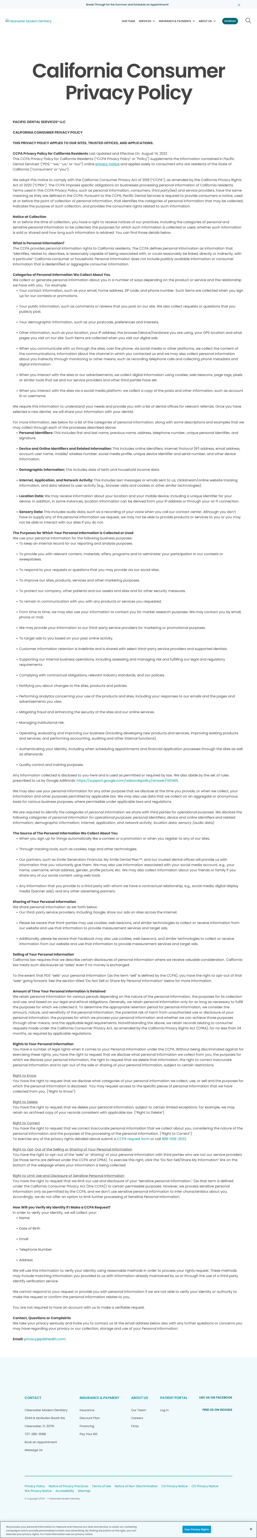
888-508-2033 (174, 1138)
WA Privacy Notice (38, 1491)
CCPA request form (133, 1138)
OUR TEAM (128, 21)
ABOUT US (205, 21)
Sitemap (84, 1491)
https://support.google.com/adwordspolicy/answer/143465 (127, 780)
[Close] (251, 1529)
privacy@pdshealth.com (45, 1339)
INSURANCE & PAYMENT (99, 1397)
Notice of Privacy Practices (68, 1486)
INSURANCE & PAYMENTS (175, 21)
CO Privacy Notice (205, 1486)
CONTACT (33, 1397)
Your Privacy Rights (196, 1529)
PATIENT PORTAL (173, 1397)
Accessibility (65, 1491)
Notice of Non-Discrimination (136, 1486)
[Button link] (248, 21)
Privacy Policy (35, 1486)
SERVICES (145, 21)
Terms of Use (101, 1486)
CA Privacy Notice (174, 1486)
